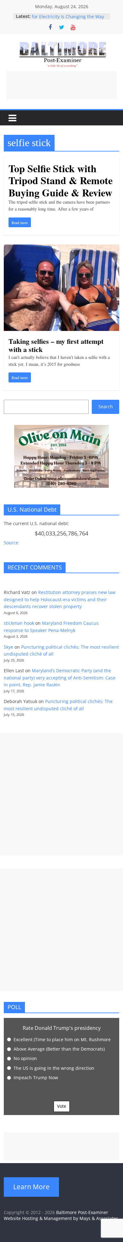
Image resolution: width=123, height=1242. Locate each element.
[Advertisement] (61, 85)
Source (11, 543)
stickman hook (19, 623)
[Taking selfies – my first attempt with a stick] (62, 248)
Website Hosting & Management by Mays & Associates (61, 1218)
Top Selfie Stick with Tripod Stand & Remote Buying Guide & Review (61, 180)
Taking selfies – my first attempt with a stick (56, 345)
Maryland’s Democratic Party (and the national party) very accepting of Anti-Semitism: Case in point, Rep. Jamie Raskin (59, 678)
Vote (61, 1106)
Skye (8, 647)
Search (105, 406)
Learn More (31, 1186)
